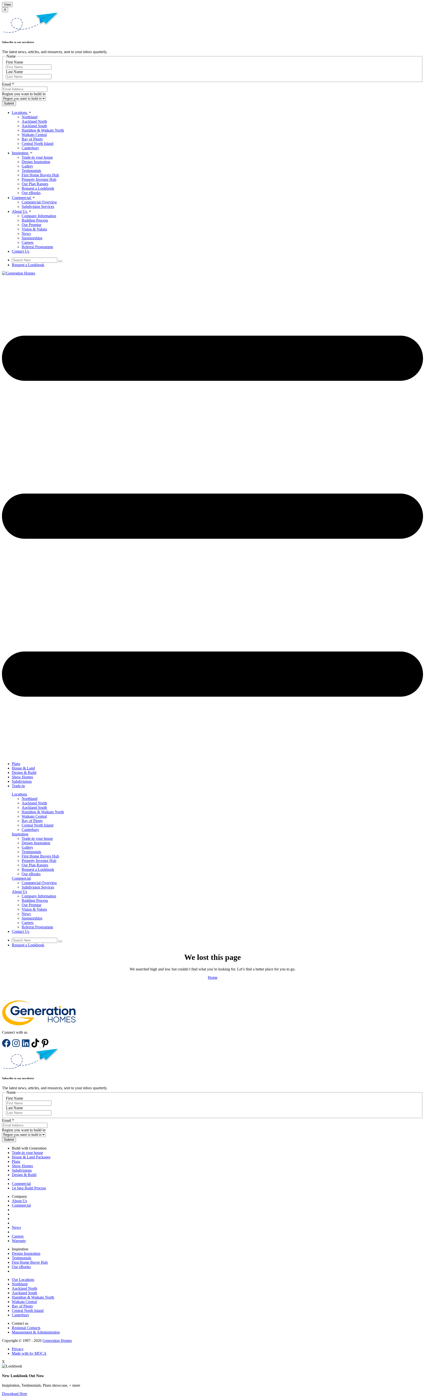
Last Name (14, 72)
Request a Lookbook (38, 188)
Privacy (18, 1349)
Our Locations (23, 1279)
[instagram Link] (16, 1046)
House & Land (23, 768)
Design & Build (24, 772)
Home (212, 977)
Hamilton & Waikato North (43, 130)
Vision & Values (34, 229)
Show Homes (22, 777)
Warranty (19, 1241)
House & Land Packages (31, 1157)
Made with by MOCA (29, 1353)
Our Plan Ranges (35, 184)
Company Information (39, 216)
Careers (27, 242)
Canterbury (30, 148)
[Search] (60, 261)
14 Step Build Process (29, 1188)
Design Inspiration (36, 162)
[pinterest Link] (45, 1046)
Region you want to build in (24, 94)
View (7, 4)
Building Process (35, 220)
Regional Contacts (26, 1328)
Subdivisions (22, 781)
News (26, 233)
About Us (19, 1201)
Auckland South (34, 126)
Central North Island (37, 143)
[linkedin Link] (26, 1046)
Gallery (27, 166)
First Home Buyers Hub (40, 175)
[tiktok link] (36, 1046)
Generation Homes (57, 1340)
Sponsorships (32, 238)
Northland (29, 117)
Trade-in (18, 786)
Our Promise (31, 225)
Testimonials (31, 171)
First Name (14, 62)
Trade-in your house (37, 157)
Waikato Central (34, 135)
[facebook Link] (7, 1046)
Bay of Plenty (32, 139)
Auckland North (34, 121)
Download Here (14, 1394)
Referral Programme (37, 247)
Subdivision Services (38, 206)
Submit (9, 103)
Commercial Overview (39, 202)
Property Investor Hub (39, 179)
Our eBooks (31, 193)
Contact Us (20, 251)
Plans (16, 764)
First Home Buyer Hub (30, 1262)
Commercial (21, 1184)
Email (8, 84)
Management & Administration (36, 1332)
